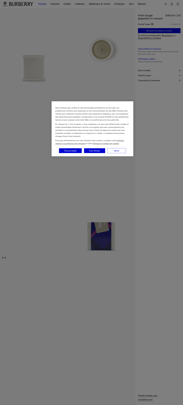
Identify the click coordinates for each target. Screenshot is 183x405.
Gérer (116, 150)
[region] (92, 128)
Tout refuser (94, 150)
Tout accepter (70, 150)
